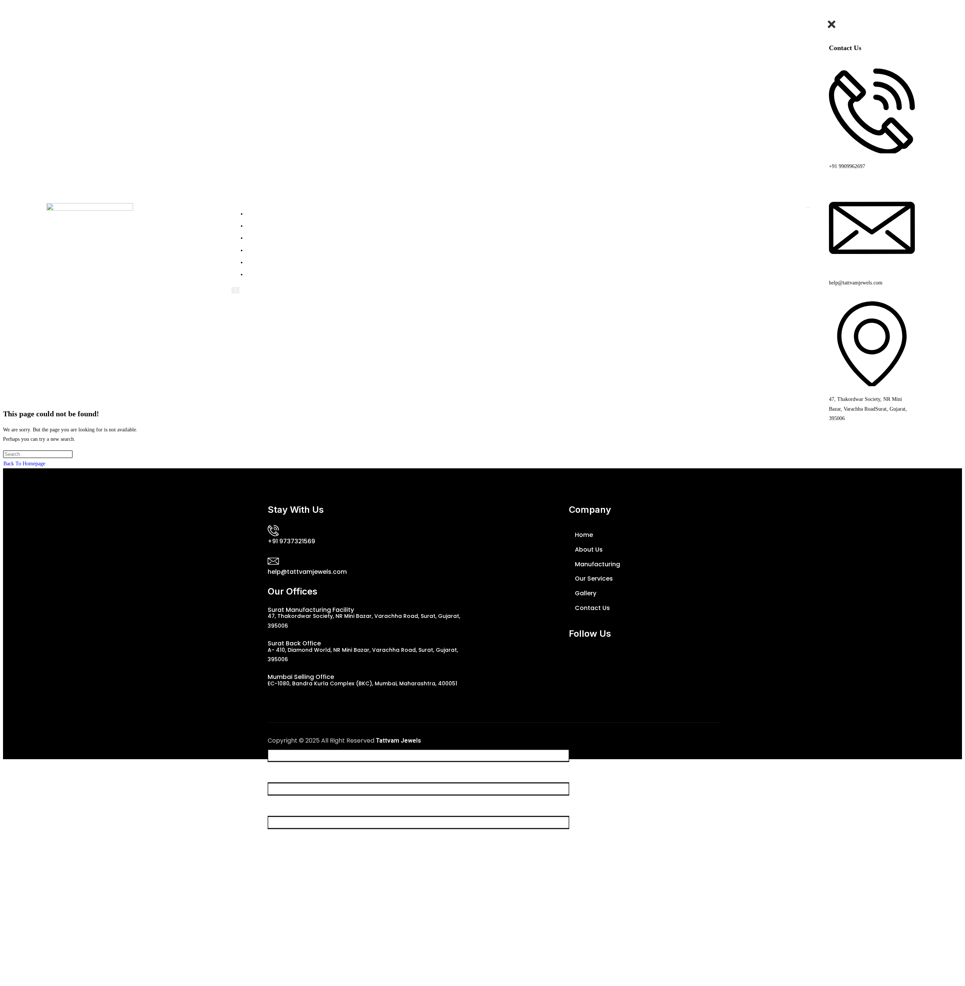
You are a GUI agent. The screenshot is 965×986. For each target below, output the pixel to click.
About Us (266, 225)
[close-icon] (831, 28)
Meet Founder (273, 250)
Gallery (262, 262)
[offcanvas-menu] (872, 14)
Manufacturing (274, 237)
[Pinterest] (664, 659)
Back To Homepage (24, 463)
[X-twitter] (575, 659)
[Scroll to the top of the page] (5, 764)
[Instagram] (620, 659)
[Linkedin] (642, 659)
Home (261, 213)
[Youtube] (597, 659)
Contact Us (269, 274)
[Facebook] (553, 659)
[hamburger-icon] (808, 207)
